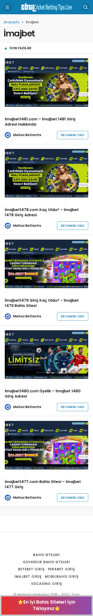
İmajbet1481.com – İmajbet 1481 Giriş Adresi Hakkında (40, 122)
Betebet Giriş (31, 569)
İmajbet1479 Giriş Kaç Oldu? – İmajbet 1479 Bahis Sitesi (42, 303)
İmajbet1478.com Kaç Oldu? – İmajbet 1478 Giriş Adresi (42, 212)
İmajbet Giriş (28, 576)
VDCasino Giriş (46, 583)
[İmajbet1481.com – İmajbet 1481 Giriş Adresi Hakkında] (46, 82)
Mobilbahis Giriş (61, 576)
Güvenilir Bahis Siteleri (46, 562)
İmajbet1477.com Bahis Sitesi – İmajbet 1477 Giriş (43, 484)
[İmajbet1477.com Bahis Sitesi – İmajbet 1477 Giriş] (46, 445)
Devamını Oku (72, 135)
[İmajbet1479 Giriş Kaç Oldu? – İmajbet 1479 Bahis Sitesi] (46, 264)
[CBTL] (46, 6)
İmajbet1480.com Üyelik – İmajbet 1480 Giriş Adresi (43, 394)
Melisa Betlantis (27, 135)
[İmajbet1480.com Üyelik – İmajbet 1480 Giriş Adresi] (46, 354)
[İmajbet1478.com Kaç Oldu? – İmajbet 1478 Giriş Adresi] (46, 173)
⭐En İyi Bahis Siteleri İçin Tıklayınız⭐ (46, 605)
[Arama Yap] (85, 7)
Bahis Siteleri (46, 554)
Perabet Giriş (61, 569)
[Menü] (7, 7)
